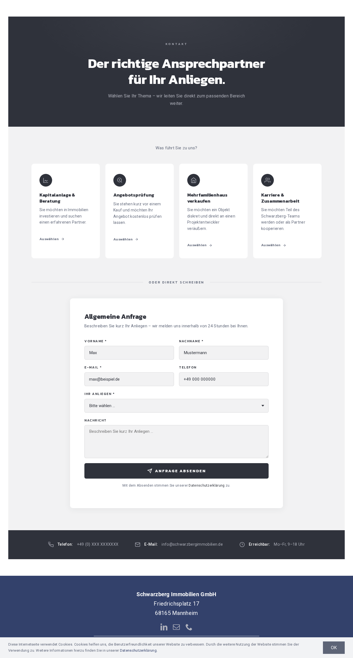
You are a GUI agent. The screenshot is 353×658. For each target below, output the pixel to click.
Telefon (188, 367)
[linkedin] (164, 626)
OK (334, 647)
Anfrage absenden (180, 471)
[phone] (189, 626)
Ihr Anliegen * (99, 393)
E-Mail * (93, 367)
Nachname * (191, 341)
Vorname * (95, 341)
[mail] (176, 626)
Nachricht (95, 420)
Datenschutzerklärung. (138, 650)
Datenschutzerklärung (206, 485)
